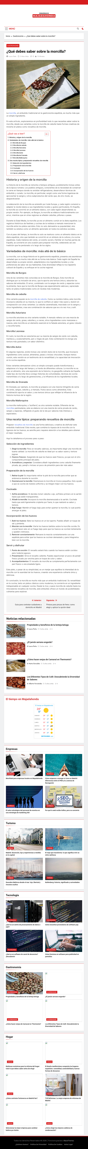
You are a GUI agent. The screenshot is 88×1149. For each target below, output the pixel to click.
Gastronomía (13, 46)
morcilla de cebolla (38, 299)
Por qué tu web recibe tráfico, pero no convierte (62, 810)
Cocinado (16, 168)
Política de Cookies (55, 1144)
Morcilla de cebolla (19, 145)
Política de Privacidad (38, 1144)
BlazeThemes (69, 1141)
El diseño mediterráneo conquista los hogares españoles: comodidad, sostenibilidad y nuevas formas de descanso (62, 1068)
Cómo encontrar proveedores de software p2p (61, 925)
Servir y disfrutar (19, 173)
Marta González (34, 663)
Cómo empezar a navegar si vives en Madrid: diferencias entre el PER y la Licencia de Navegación (61, 780)
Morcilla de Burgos (19, 143)
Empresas (11, 774)
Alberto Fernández (35, 683)
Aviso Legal (68, 1144)
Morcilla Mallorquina (20, 158)
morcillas (10, 408)
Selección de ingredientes (22, 163)
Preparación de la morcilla (22, 165)
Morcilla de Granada (20, 155)
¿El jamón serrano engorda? (39, 642)
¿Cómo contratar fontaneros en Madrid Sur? (22, 1098)
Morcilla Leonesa (19, 150)
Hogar (10, 1062)
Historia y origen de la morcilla (20, 137)
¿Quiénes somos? (22, 1144)
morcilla (12, 113)
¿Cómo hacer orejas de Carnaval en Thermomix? (49, 659)
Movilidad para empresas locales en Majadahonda (24, 778)
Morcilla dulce (18, 153)
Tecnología (12, 920)
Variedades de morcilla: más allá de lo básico (26, 140)
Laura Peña (12, 56)
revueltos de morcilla (23, 425)
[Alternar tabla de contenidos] (45, 134)
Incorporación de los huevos (23, 171)
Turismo (10, 848)
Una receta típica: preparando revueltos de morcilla (29, 160)
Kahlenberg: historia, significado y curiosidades (62, 882)
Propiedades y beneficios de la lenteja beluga (48, 625)
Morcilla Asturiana (19, 148)
